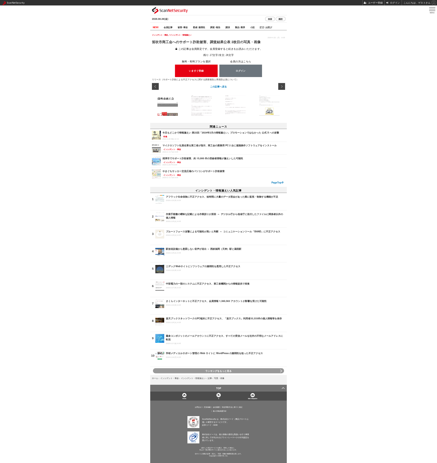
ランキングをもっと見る (218, 370)
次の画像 (281, 86)
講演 (227, 27)
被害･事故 (183, 27)
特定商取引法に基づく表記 (232, 407)
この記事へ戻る (218, 86)
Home (184, 398)
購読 (281, 18)
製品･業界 (240, 27)
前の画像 (155, 86)
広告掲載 (207, 407)
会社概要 (216, 407)
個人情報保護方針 (220, 411)
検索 (270, 18)
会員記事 (168, 27)
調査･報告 (215, 27)
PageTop (276, 182)
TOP (218, 388)
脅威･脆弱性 (199, 27)
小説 (252, 27)
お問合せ (198, 407)
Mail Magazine (252, 398)
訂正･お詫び (266, 27)
